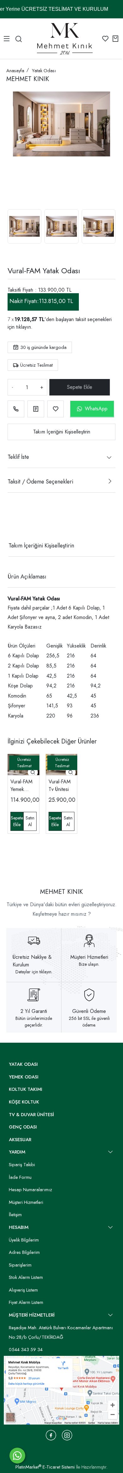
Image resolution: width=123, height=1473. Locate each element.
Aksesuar (20, 1139)
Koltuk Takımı (25, 1089)
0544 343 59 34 (26, 1349)
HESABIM (18, 1227)
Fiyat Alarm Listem (26, 1302)
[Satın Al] (29, 821)
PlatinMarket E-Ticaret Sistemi (45, 1467)
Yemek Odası (23, 1076)
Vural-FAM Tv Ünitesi (60, 785)
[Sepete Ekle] (80, 387)
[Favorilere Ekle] (55, 409)
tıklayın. (24, 327)
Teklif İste (18, 457)
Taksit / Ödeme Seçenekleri (40, 481)
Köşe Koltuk (24, 1101)
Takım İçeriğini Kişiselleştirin (61, 431)
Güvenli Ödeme (89, 1011)
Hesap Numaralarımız (30, 1189)
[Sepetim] (115, 38)
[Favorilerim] (105, 38)
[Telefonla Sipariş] (16, 409)
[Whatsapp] (17, 1456)
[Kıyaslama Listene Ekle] (35, 409)
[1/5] (11, 522)
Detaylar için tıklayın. (33, 972)
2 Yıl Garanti (33, 1011)
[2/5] (15, 522)
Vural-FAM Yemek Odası (21, 785)
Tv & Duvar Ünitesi (31, 1114)
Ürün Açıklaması (27, 576)
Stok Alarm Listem (26, 1277)
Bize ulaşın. (89, 964)
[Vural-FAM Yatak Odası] (61, 124)
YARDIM (17, 1151)
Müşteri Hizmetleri (89, 957)
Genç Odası (23, 1126)
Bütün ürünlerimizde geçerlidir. (33, 1021)
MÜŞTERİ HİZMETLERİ (32, 1315)
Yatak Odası (23, 1064)
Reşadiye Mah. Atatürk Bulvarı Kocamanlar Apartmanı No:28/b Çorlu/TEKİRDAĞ (61, 1332)
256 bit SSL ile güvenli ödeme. (89, 1021)
